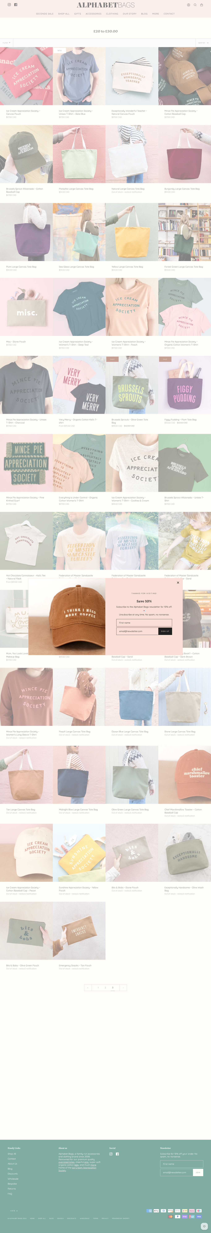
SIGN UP (165, 631)
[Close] (178, 582)
